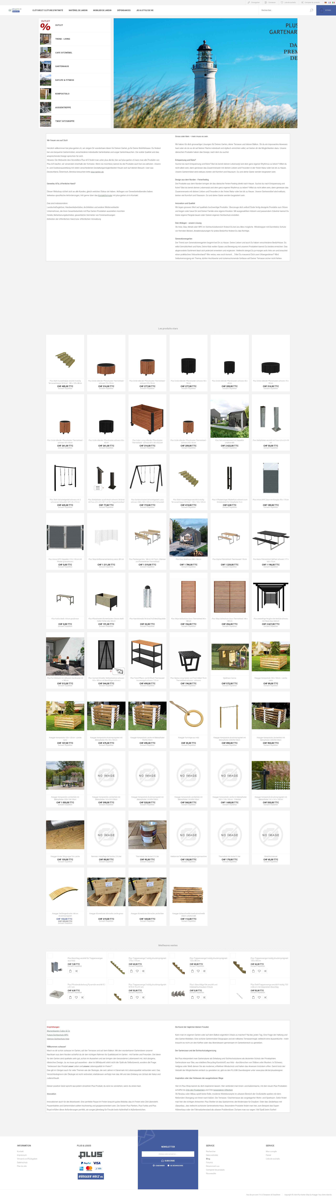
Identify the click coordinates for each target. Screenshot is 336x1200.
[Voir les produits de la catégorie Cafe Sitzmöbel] (45, 52)
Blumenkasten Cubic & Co (58, 1031)
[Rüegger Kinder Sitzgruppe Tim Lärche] (65, 837)
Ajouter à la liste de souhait (73, 366)
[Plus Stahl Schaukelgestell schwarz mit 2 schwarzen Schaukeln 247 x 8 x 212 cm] (65, 482)
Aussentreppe (63, 107)
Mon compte (271, 1151)
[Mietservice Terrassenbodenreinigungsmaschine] (188, 837)
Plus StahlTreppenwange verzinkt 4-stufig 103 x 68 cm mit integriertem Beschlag (269, 986)
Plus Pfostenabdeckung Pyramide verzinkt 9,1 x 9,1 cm (86, 986)
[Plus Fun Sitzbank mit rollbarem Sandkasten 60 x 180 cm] (65, 660)
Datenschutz (22, 1162)
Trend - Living (62, 39)
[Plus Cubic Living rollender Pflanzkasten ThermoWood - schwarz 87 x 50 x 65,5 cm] (147, 422)
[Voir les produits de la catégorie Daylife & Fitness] (45, 80)
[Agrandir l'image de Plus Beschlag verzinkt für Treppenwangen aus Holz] (56, 967)
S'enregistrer (255, 2)
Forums (209, 1162)
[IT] (333, 2)
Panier (268, 1155)
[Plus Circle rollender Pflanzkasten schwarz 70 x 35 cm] (271, 363)
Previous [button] (118, 125)
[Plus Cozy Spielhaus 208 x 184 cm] (188, 541)
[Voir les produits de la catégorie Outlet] (45, 25)
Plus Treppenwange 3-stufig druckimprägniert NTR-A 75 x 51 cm (147, 986)
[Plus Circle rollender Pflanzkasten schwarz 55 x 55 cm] (188, 363)
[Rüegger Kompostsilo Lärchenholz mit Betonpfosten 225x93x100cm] (271, 719)
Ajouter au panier (59, 366)
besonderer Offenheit (223, 1090)
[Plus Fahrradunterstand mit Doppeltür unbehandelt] (230, 422)
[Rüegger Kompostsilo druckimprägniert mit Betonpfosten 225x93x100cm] (230, 719)
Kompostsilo (62, 94)
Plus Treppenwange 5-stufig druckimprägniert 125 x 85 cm (208, 959)
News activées (212, 1155)
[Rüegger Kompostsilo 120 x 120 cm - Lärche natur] (65, 719)
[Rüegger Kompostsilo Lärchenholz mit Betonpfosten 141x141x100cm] (106, 779)
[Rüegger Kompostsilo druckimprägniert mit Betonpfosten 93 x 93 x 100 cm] (106, 719)
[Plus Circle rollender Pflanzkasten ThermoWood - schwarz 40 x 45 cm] (188, 422)
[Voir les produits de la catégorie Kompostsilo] (45, 94)
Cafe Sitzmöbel (63, 53)
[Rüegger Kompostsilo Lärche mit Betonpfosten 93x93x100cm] (147, 719)
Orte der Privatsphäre (195, 1090)
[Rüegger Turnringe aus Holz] (188, 719)
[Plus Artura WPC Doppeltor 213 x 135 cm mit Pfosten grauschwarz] (65, 541)
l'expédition (78, 966)
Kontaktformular (105, 195)
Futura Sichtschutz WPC (57, 1035)
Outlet (59, 25)
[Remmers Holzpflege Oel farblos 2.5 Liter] (106, 837)
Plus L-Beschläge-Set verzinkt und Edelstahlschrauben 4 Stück (203, 986)
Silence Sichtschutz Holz (58, 1039)
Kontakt (20, 1151)
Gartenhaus (62, 66)
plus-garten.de (97, 172)
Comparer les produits (312, 2)
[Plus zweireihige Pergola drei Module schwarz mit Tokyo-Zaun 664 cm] (271, 601)
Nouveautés (211, 1173)
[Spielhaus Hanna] (230, 660)
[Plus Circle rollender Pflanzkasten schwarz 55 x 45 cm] (106, 422)
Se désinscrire (176, 1165)
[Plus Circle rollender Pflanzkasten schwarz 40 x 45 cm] (230, 363)
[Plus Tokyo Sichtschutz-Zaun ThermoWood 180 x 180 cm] (230, 601)
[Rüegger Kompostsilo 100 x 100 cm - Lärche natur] (271, 660)
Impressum (22, 1155)
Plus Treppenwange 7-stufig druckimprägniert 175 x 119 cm (147, 959)
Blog (208, 1159)
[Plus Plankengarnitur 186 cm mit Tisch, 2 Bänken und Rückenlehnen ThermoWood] (147, 541)
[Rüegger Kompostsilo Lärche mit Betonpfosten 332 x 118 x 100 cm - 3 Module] (230, 779)
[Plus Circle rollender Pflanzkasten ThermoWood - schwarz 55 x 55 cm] (147, 363)
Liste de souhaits (273, 1159)
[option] (205, 73)
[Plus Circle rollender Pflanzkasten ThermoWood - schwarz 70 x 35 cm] (106, 363)
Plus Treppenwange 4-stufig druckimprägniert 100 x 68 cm (269, 959)
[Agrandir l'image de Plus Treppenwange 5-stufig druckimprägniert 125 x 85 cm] (178, 967)
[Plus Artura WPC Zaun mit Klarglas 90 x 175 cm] (271, 482)
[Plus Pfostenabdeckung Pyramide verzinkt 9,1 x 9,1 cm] (56, 994)
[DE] (325, 2)
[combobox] (282, 10)
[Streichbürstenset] (271, 837)
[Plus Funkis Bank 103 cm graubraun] (65, 601)
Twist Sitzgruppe (64, 121)
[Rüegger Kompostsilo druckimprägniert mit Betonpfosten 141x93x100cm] (147, 779)
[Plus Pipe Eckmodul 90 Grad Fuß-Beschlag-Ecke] (147, 601)
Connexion (272, 2)
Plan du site (22, 1166)
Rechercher (311, 10)
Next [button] (293, 125)
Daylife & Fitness (64, 80)
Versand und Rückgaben (27, 1159)
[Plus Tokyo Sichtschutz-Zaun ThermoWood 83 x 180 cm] (188, 601)
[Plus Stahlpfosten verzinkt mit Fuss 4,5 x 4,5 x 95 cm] (271, 422)
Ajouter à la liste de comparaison (79, 366)
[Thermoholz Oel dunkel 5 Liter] (230, 837)
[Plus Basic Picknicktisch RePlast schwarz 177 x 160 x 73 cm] (271, 541)
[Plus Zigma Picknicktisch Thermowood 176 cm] (230, 541)
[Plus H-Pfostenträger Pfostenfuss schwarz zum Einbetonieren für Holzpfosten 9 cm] (230, 482)
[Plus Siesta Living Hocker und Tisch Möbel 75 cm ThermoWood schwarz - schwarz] (188, 660)
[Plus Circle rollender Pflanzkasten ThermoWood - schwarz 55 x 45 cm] (65, 422)
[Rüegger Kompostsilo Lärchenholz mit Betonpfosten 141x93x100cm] (188, 779)
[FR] (329, 2)
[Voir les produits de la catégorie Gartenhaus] (45, 66)
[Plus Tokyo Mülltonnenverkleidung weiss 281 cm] (106, 541)
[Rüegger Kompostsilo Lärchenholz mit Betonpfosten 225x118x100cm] (65, 779)
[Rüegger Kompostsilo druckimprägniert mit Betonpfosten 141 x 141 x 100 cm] (271, 779)
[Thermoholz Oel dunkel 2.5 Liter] (147, 837)
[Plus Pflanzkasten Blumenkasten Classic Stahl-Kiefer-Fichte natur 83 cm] (106, 601)
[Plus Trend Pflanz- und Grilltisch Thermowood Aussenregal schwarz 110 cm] (147, 660)
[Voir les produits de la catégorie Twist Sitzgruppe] (45, 121)
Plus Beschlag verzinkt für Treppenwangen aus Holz (85, 959)
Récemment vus (212, 1166)
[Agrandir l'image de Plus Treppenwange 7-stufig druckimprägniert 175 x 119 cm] (117, 967)
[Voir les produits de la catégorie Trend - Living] (45, 39)
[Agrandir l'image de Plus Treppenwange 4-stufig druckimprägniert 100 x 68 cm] (239, 967)
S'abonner (160, 1165)
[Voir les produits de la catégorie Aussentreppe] (45, 107)
